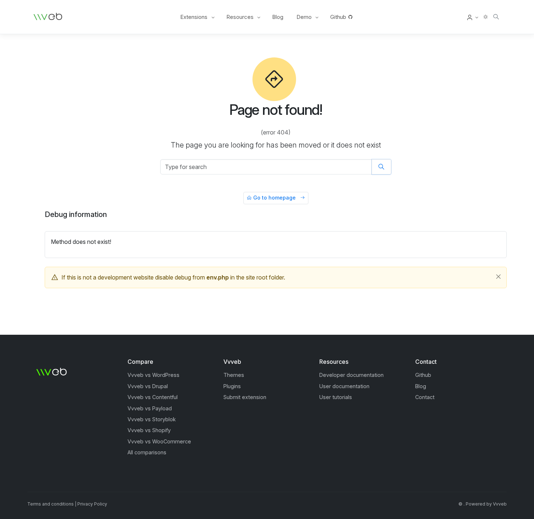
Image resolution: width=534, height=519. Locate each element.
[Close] (498, 276)
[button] (472, 17)
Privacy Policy (92, 504)
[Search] (496, 16)
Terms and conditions (50, 504)
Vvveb (500, 504)
